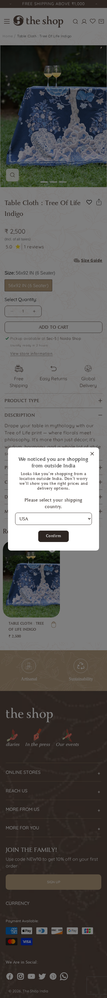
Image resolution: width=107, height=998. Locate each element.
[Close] (92, 454)
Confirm (53, 535)
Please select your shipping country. (53, 503)
